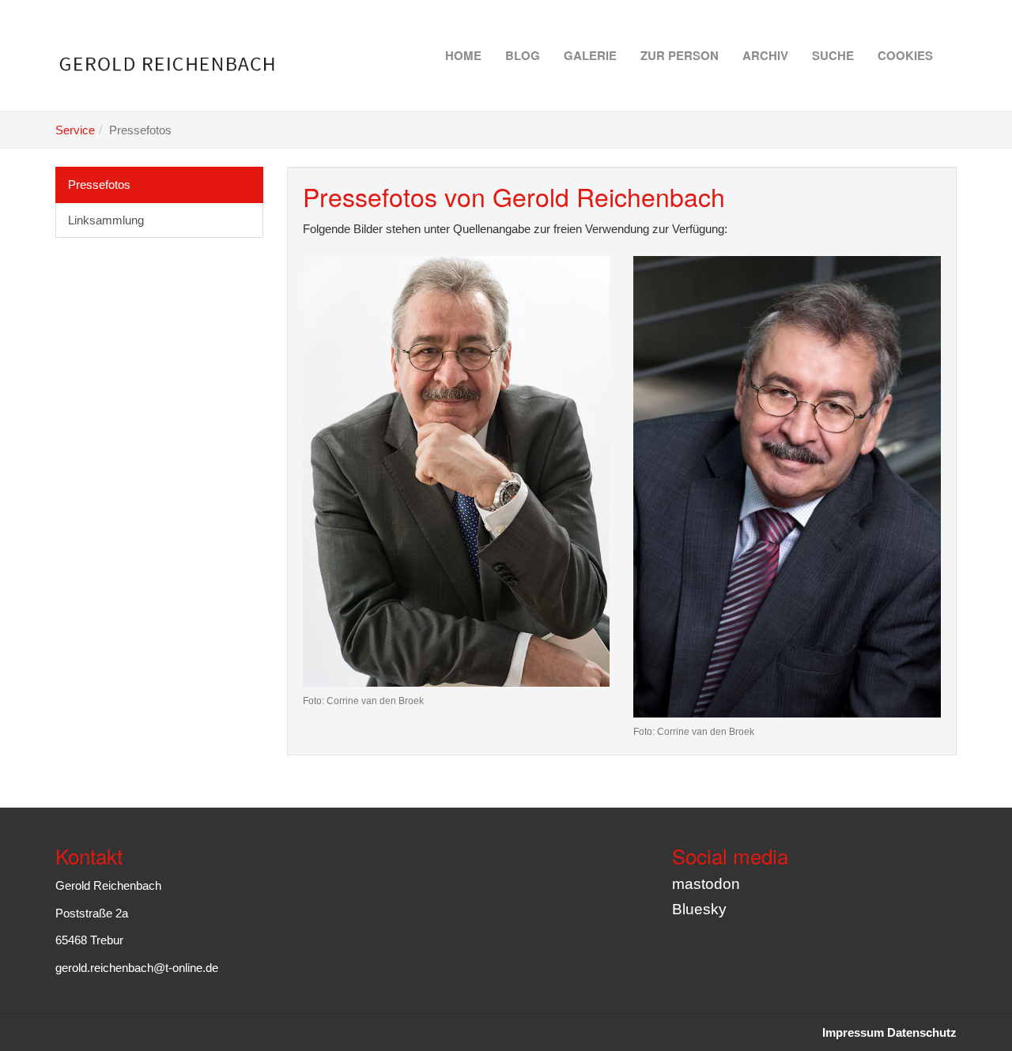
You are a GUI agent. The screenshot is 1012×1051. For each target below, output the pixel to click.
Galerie (590, 55)
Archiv (765, 55)
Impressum (853, 1032)
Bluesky (699, 909)
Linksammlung (106, 220)
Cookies (905, 55)
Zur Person (679, 55)
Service (75, 130)
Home (463, 55)
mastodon (706, 884)
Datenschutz (922, 1032)
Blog (522, 55)
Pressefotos (99, 184)
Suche (833, 55)
